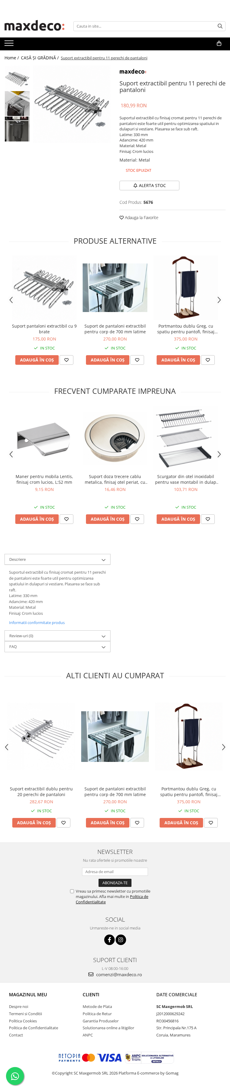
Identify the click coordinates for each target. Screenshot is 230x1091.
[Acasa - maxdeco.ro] (34, 26)
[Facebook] (109, 940)
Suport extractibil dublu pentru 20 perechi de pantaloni (41, 791)
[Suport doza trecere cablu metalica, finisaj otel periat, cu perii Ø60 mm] (115, 438)
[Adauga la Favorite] (66, 360)
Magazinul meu (28, 994)
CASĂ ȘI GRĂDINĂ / (40, 58)
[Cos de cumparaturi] (219, 43)
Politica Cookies (23, 1021)
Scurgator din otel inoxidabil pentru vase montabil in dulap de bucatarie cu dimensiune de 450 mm (185, 479)
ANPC (88, 1035)
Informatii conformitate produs (37, 622)
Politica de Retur (97, 1013)
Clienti (91, 994)
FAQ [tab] (13, 646)
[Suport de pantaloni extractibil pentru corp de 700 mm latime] (115, 287)
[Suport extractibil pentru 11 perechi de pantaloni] (72, 104)
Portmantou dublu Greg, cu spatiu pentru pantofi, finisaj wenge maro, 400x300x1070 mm (186, 328)
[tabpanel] (72, 104)
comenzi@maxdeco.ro (118, 974)
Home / (12, 58)
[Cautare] (220, 26)
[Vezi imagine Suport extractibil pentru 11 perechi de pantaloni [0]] (17, 78)
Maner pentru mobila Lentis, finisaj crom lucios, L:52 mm (44, 479)
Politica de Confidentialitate (33, 1027)
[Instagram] (121, 940)
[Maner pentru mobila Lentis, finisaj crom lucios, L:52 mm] (44, 438)
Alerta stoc (152, 185)
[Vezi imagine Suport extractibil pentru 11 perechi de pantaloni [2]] (17, 129)
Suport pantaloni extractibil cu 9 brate (44, 328)
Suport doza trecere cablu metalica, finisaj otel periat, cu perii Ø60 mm (115, 479)
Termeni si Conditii (25, 1013)
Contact (16, 1035)
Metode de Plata (97, 1006)
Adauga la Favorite (141, 217)
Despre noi (18, 1006)
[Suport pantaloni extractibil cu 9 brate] (44, 287)
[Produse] (9, 44)
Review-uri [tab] (21, 635)
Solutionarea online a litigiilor (108, 1027)
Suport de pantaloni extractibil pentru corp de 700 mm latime (115, 328)
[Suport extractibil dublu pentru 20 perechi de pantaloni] (41, 736)
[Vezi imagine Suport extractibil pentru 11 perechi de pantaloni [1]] (17, 103)
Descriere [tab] (17, 559)
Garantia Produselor (101, 1021)
